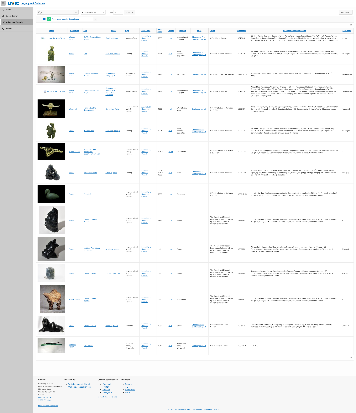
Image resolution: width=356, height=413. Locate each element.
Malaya (117, 54)
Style (199, 31)
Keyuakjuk (110, 109)
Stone (71, 54)
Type (127, 31)
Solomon (114, 38)
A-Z (126, 387)
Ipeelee (116, 249)
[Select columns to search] (40, 12)
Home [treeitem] (8, 9)
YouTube (106, 389)
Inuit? (171, 152)
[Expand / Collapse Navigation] (3, 3)
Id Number (241, 31)
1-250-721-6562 (44, 400)
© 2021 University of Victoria (179, 409)
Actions (128, 12)
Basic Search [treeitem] (12, 16)
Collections (74, 31)
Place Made (145, 31)
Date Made (160, 30)
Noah (115, 173)
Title (90, 30)
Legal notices (197, 409)
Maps (127, 392)
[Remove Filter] (95, 19)
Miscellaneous (74, 152)
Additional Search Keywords (294, 31)
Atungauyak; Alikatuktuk (110, 91)
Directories (130, 389)
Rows (110, 12)
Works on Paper (72, 38)
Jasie (117, 109)
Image (51, 31)
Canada (144, 40)
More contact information (48, 406)
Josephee (116, 273)
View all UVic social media (108, 397)
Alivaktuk (109, 249)
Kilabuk (108, 273)
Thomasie (109, 95)
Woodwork (73, 109)
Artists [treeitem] (9, 28)
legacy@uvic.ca (44, 397)
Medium (182, 31)
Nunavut (144, 38)
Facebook (107, 384)
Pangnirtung (146, 36)
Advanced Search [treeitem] (14, 22)
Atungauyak (110, 75)
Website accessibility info (79, 384)
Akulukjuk (109, 54)
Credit (212, 31)
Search (128, 384)
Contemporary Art (199, 39)
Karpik (108, 38)
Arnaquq (109, 173)
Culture (171, 31)
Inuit (170, 38)
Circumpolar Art (198, 37)
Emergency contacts (211, 409)
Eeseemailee (110, 73)
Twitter (105, 387)
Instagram (107, 392)
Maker (113, 31)
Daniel (115, 326)
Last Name (347, 31)
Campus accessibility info (79, 387)
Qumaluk (109, 326)
